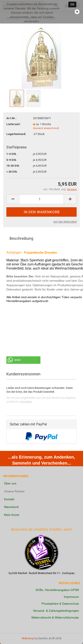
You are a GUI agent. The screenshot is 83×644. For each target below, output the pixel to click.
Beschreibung (21, 238)
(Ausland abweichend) (46, 128)
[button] (23, 360)
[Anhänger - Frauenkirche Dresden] (42, 56)
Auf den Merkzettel (65, 221)
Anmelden (26, 401)
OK (72, 4)
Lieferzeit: (13, 124)
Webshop (28, 638)
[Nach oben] (71, 638)
